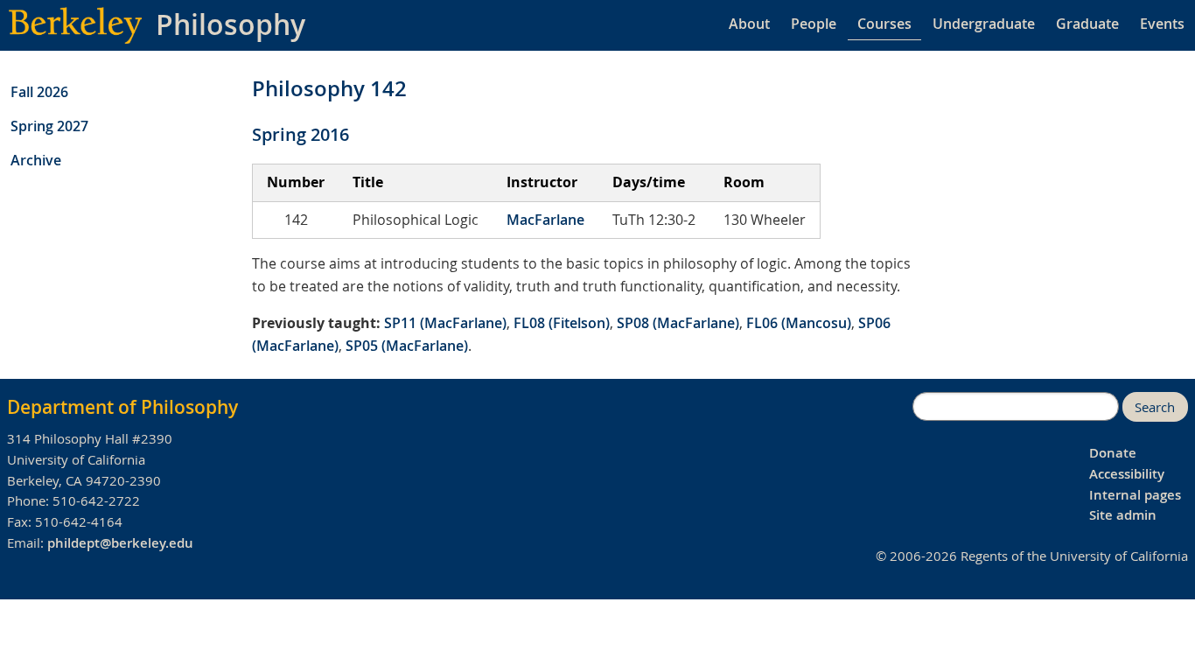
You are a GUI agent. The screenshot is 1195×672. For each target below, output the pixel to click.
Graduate (1087, 23)
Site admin (1123, 515)
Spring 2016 (300, 134)
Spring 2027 (49, 126)
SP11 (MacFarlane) (445, 322)
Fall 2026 (39, 92)
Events (1162, 23)
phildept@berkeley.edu (120, 543)
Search (1155, 407)
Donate (1112, 452)
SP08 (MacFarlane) (678, 322)
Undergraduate (984, 23)
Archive (35, 160)
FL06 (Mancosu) (798, 322)
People (813, 23)
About (749, 23)
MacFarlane (545, 219)
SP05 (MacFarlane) (407, 345)
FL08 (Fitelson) (562, 322)
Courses (884, 23)
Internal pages (1135, 494)
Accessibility (1126, 474)
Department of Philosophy (122, 407)
